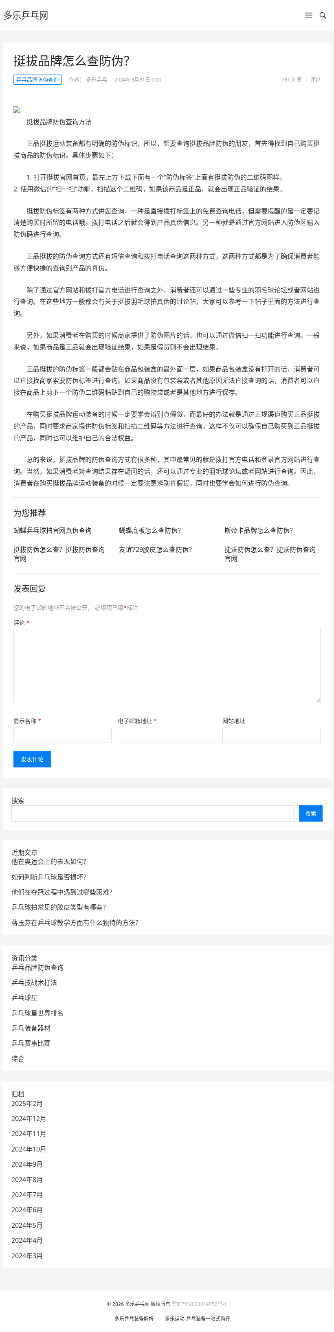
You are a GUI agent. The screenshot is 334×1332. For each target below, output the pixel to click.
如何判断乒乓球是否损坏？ (50, 877)
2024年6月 (27, 1209)
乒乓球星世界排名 (37, 1013)
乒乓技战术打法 (34, 982)
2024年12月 (28, 1118)
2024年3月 (27, 1255)
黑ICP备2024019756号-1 (199, 1304)
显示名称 (27, 721)
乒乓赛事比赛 (31, 1043)
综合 (17, 1058)
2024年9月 (27, 1164)
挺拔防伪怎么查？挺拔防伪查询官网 (59, 554)
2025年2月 (27, 1103)
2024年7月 (27, 1194)
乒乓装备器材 (31, 1028)
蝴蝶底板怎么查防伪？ (151, 530)
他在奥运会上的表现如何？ (50, 861)
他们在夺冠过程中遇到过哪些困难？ (63, 892)
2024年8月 (27, 1179)
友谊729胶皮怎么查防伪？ (157, 549)
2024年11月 (28, 1133)
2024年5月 (27, 1225)
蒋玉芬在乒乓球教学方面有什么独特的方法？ (76, 922)
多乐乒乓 (96, 79)
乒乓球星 (24, 997)
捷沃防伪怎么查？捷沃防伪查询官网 (270, 554)
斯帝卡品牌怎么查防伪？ (260, 530)
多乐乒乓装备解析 (134, 1318)
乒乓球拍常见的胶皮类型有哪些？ (60, 907)
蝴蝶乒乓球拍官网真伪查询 (52, 530)
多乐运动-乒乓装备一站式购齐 (197, 1318)
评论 (315, 79)
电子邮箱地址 (137, 721)
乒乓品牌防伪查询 (37, 79)
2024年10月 (28, 1149)
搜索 (17, 800)
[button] (308, 17)
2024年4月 (27, 1240)
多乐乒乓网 (25, 15)
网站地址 (233, 721)
